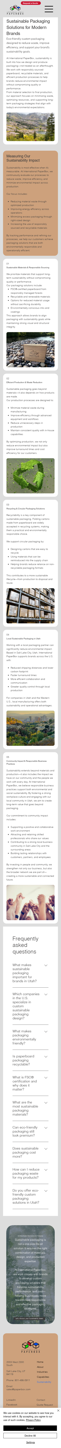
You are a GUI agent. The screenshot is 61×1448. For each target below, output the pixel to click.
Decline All (30, 1435)
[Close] (56, 1412)
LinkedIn (11, 1399)
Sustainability (44, 1381)
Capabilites (43, 1376)
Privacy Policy (33, 1420)
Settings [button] (30, 1442)
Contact (41, 1399)
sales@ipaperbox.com (18, 1389)
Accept (30, 1428)
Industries (42, 1371)
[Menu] (49, 9)
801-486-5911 (22, 1380)
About (40, 1366)
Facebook (11, 1404)
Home (40, 1361)
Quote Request (45, 1404)
